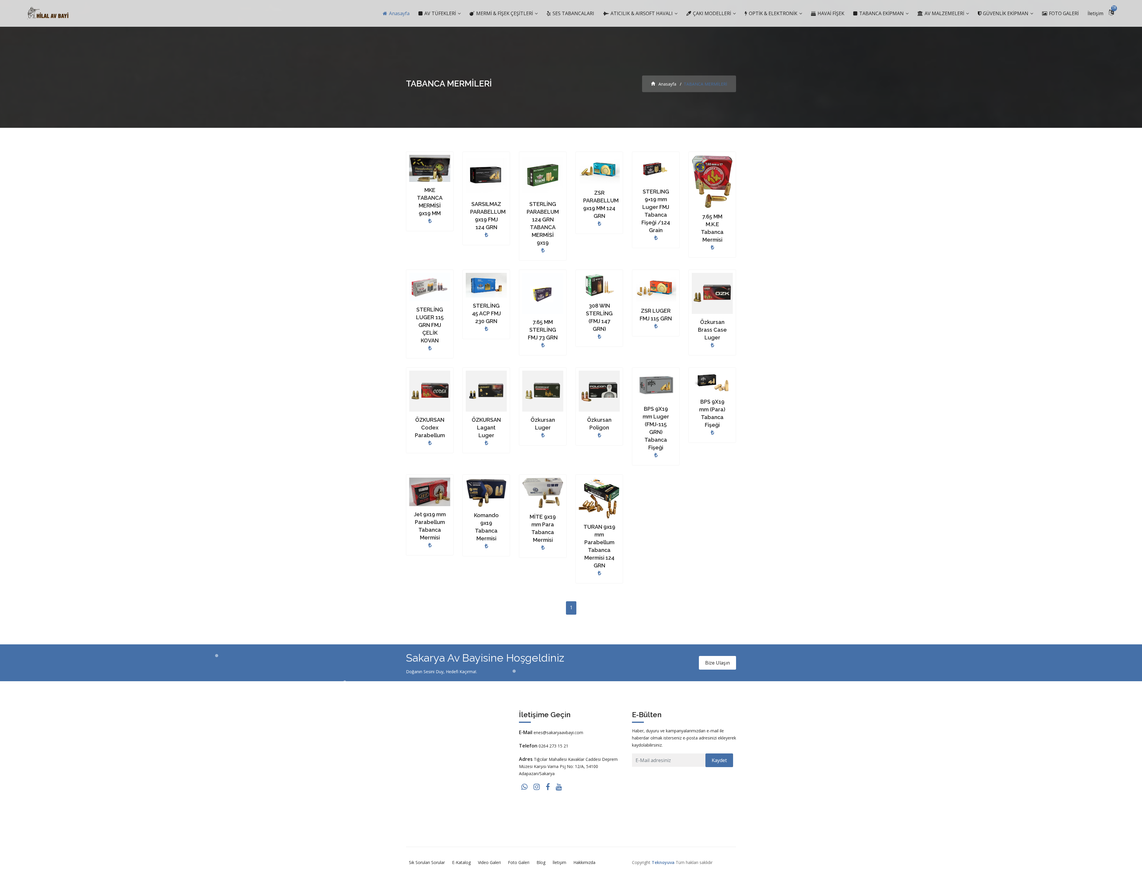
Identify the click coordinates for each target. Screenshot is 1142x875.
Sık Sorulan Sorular (427, 862)
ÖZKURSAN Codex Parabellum (430, 427)
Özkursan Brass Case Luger (712, 330)
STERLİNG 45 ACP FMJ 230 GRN (486, 313)
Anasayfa (399, 13)
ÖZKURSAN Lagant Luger (486, 427)
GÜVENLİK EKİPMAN (1006, 13)
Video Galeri (489, 862)
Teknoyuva (663, 862)
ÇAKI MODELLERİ (712, 13)
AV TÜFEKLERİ (440, 13)
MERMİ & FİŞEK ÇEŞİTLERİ (504, 13)
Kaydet (719, 760)
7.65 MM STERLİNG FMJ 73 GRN (543, 330)
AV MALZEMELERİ (944, 13)
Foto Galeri (518, 862)
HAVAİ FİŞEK (830, 13)
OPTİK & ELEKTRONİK (773, 13)
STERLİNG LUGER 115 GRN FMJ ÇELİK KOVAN (430, 325)
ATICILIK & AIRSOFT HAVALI (641, 13)
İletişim (1095, 13)
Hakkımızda (584, 862)
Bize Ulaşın (717, 663)
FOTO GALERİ (1063, 13)
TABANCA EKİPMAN (881, 13)
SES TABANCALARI (572, 13)
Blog (541, 862)
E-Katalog (461, 862)
